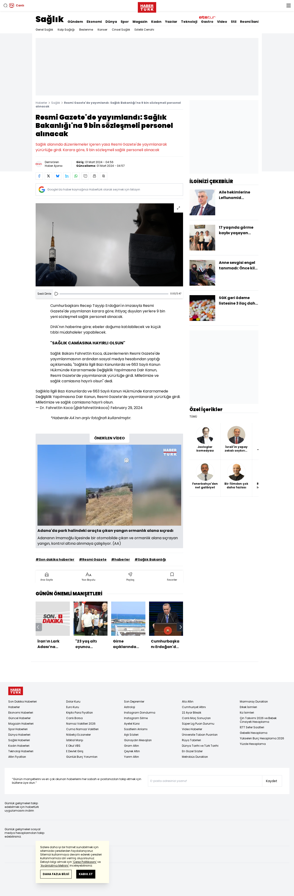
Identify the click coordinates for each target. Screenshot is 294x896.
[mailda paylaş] (85, 176)
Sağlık (50, 19)
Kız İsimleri (247, 712)
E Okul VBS (73, 746)
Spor (125, 21)
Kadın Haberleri (18, 746)
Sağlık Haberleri (19, 740)
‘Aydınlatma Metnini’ (54, 865)
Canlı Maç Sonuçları (196, 718)
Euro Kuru (72, 707)
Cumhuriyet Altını (194, 707)
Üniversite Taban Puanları (200, 735)
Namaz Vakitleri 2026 (81, 724)
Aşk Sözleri (131, 735)
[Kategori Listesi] (288, 5)
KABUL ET (86, 874)
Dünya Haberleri (19, 735)
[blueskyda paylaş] (57, 176)
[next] (181, 627)
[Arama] (5, 5)
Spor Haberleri (18, 729)
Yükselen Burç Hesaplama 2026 (262, 738)
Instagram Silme (136, 718)
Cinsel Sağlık (121, 30)
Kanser (102, 30)
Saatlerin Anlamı (135, 729)
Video (222, 21)
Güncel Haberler (19, 718)
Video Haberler (192, 729)
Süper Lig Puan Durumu (198, 724)
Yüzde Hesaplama (253, 744)
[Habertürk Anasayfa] (147, 6)
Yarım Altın (131, 757)
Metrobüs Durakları (195, 757)
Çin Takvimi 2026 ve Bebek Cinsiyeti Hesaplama (258, 720)
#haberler (120, 559)
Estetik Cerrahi (144, 30)
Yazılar (171, 21)
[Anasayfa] (15, 691)
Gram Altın (131, 746)
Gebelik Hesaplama (253, 733)
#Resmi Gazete (93, 559)
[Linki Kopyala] (103, 176)
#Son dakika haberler (55, 559)
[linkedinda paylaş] (67, 176)
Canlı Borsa (74, 718)
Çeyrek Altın (132, 751)
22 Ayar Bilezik (191, 712)
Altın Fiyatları (17, 757)
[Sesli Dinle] (56, 294)
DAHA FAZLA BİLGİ (56, 874)
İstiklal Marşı (74, 740)
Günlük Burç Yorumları (81, 757)
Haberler (41, 103)
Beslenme (86, 30)
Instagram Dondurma (139, 712)
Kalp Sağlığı (66, 30)
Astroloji (129, 707)
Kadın (156, 21)
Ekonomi (94, 21)
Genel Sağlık (44, 30)
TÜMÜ (193, 416)
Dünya (111, 21)
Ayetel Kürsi (132, 724)
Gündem (75, 21)
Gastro (207, 21)
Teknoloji (189, 21)
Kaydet (271, 781)
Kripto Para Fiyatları (79, 712)
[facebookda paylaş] (39, 176)
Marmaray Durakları (254, 701)
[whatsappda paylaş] (76, 176)
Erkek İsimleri (248, 707)
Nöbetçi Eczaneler (78, 735)
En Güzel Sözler (192, 751)
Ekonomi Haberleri (20, 712)
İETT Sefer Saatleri (252, 727)
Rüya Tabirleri (191, 740)
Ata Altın (187, 701)
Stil (233, 21)
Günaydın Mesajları (138, 740)
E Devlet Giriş (74, 751)
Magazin (140, 21)
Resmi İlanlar (251, 21)
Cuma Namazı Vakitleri (82, 729)
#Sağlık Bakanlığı (150, 559)
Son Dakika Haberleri (22, 701)
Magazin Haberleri (21, 724)
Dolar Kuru (73, 701)
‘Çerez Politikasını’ (85, 862)
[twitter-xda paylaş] (48, 176)
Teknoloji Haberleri (20, 751)
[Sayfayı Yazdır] (94, 176)
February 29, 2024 (126, 407)
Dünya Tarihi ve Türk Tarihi (200, 746)
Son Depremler (134, 701)
